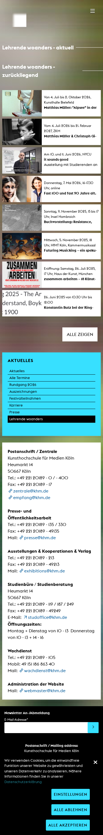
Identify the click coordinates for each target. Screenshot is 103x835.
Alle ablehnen (70, 809)
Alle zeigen (80, 334)
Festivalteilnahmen (25, 398)
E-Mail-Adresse (16, 719)
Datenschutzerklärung (23, 782)
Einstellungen (70, 794)
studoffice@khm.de (47, 617)
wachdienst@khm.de (45, 670)
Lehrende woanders (26, 419)
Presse (14, 412)
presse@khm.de (40, 537)
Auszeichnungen (23, 391)
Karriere (16, 405)
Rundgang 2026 (22, 385)
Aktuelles (16, 371)
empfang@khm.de (31, 497)
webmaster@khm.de (44, 690)
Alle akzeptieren (67, 825)
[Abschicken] (93, 727)
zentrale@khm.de (30, 491)
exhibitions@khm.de (44, 571)
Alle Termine (19, 378)
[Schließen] (95, 762)
